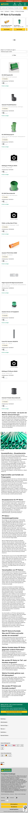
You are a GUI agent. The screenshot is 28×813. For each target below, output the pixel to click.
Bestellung (3, 718)
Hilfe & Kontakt (4, 722)
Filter (14, 55)
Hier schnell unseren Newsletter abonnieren (14, 711)
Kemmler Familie (5, 735)
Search (25, 8)
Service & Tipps (4, 725)
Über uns (3, 728)
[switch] (25, 811)
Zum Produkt (6, 29)
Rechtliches (4, 732)
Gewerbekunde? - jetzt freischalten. (14, 1)
